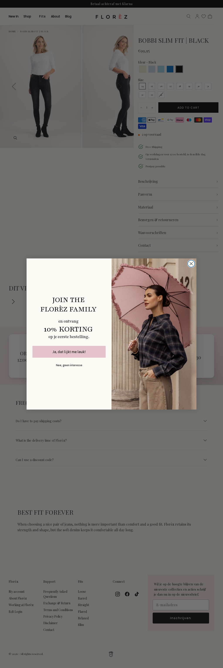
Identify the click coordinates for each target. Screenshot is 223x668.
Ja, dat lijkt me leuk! (69, 351)
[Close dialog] (191, 263)
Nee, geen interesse (69, 365)
